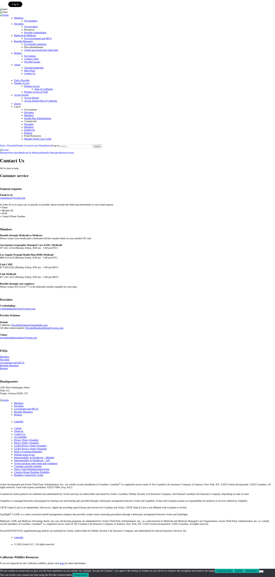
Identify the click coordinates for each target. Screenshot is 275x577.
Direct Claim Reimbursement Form (31, 469)
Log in (15, 4)
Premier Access (21, 83)
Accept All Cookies (224, 571)
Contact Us (29, 73)
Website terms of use (24, 454)
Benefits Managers (23, 41)
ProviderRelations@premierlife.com (29, 325)
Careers (18, 428)
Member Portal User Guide (37, 139)
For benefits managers (35, 44)
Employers (29, 130)
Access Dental (21, 95)
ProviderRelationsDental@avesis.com (44, 328)
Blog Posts (29, 70)
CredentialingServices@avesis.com (17, 308)
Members (18, 18)
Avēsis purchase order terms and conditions (35, 463)
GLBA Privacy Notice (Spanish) (30, 448)
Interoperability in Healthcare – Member (34, 457)
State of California (43, 89)
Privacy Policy (251, 571)
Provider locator (32, 61)
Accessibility (20, 437)
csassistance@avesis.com (12, 198)
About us (18, 431)
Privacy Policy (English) (26, 440)
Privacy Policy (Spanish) (26, 443)
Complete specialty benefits (28, 466)
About (17, 64)
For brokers (30, 56)
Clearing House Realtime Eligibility (32, 472)
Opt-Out (239, 571)
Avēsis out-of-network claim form (41, 50)
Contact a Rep (31, 58)
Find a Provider (22, 80)
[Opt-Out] (261, 571)
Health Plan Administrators (37, 118)
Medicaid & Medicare (25, 35)
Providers (19, 23)
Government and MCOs (12, 362)
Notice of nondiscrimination (28, 451)
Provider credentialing (35, 32)
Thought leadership (34, 67)
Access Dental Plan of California (40, 100)
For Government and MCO (38, 38)
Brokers (18, 53)
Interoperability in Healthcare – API (32, 460)
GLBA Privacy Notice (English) (30, 445)
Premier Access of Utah (36, 92)
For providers (31, 26)
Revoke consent (81, 575)
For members (30, 20)
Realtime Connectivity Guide (28, 475)
